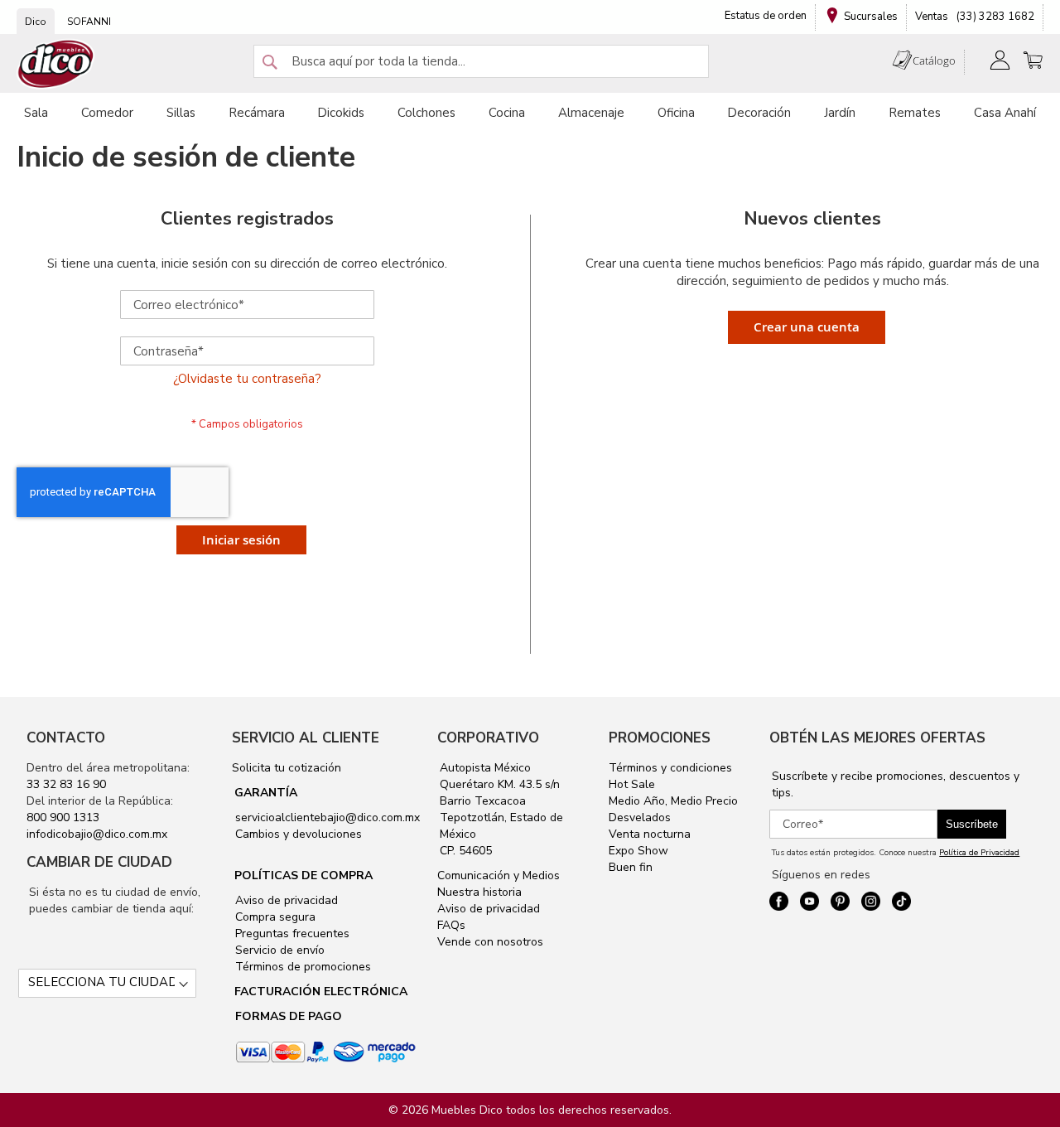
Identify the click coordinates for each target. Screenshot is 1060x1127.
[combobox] (481, 61)
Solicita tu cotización (286, 768)
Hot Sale (632, 784)
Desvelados (640, 817)
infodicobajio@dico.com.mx (96, 834)
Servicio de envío (278, 950)
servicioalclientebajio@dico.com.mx (327, 817)
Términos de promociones (301, 967)
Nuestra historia (479, 892)
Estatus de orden (766, 15)
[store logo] (56, 64)
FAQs (451, 925)
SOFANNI (89, 21)
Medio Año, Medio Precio (673, 801)
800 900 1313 (62, 817)
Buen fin (631, 867)
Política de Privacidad (979, 853)
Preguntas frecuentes (290, 933)
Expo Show (638, 851)
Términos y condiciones (670, 768)
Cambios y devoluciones (297, 834)
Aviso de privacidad (285, 900)
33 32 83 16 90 (66, 784)
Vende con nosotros (490, 942)
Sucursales (871, 16)
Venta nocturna (650, 834)
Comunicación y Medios (498, 875)
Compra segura (274, 917)
